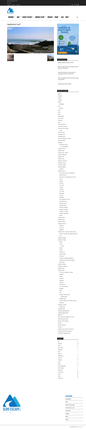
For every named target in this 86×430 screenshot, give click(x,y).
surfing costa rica (61, 148)
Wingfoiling (61, 104)
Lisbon (60, 244)
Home (8, 22)
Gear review (60, 347)
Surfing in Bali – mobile (63, 152)
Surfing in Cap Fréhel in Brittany (65, 331)
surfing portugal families (63, 312)
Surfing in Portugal (62, 239)
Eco (59, 341)
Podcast (59, 357)
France (60, 130)
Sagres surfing (62, 254)
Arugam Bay (62, 306)
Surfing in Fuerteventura (64, 294)
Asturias (61, 276)
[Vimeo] (76, 5)
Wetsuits (61, 108)
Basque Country (62, 175)
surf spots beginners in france (64, 138)
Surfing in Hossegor (63, 209)
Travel (59, 374)
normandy (60, 120)
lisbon (59, 114)
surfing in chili (61, 156)
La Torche (61, 185)
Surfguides (60, 142)
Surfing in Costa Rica (62, 160)
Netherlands (60, 355)
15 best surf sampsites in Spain (66, 272)
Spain (59, 364)
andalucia (60, 96)
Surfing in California (62, 154)
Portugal (60, 359)
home (59, 112)
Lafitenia (61, 189)
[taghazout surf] (30, 53)
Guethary (61, 183)
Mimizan (61, 195)
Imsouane (61, 225)
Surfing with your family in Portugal (67, 260)
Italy (59, 351)
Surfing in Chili (61, 158)
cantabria (61, 278)
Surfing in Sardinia (62, 264)
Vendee (61, 215)
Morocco (60, 353)
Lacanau (61, 187)
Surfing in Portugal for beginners (66, 258)
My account (60, 118)
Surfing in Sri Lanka (62, 304)
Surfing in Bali (61, 150)
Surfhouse (60, 370)
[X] (74, 5)
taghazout (61, 229)
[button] (77, 17)
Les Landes (61, 191)
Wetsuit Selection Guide (63, 319)
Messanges (61, 193)
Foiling (59, 102)
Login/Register (61, 116)
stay (60, 292)
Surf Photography (62, 366)
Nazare (60, 248)
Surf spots (61, 227)
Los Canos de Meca (63, 286)
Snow (59, 122)
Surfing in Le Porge (63, 211)
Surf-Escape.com (79, 426)
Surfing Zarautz (62, 298)
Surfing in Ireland (61, 221)
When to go (61, 262)
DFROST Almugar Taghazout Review (66, 62)
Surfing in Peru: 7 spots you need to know (67, 231)
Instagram (60, 349)
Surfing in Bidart (62, 205)
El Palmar (61, 282)
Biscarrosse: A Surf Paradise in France (67, 177)
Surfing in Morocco (62, 223)
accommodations (64, 146)
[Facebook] (70, 5)
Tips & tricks (60, 372)
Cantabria (61, 280)
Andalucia (61, 274)
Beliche (60, 241)
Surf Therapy (60, 368)
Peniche (61, 250)
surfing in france (61, 217)
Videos (59, 376)
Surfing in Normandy (63, 213)
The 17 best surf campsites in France (66, 317)
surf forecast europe (62, 126)
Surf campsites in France (64, 199)
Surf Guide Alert (61, 132)
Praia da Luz (62, 252)
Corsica (61, 179)
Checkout (60, 100)
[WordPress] (10, 412)
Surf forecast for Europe (63, 128)
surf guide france (61, 134)
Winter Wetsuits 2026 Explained (64, 83)
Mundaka (61, 288)
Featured (60, 343)
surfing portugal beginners (63, 310)
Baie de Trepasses (62, 325)
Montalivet (61, 197)
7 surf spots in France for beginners (67, 173)
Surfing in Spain (61, 270)
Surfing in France (61, 171)
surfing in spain (61, 268)
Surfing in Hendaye (63, 207)
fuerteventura (62, 284)
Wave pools (60, 378)
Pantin (60, 290)
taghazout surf (13, 22)
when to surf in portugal (63, 321)
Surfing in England (62, 167)
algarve (59, 94)
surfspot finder (64, 296)
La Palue (60, 327)
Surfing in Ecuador (62, 164)
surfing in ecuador (62, 162)
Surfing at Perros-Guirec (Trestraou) (66, 329)
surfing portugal (61, 308)
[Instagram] (72, 5)
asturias (59, 98)
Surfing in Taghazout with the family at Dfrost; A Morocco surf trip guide (68, 67)
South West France (63, 144)
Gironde (61, 181)
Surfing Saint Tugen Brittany (64, 333)
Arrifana (59, 323)
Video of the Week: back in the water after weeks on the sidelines (68, 78)
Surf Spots (61, 256)
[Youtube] (78, 5)
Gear (59, 106)
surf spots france (61, 140)
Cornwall (61, 169)
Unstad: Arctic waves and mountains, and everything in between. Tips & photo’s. (66, 73)
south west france (62, 124)
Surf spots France (63, 203)
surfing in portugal (62, 237)
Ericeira (62, 246)
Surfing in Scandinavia (62, 266)
